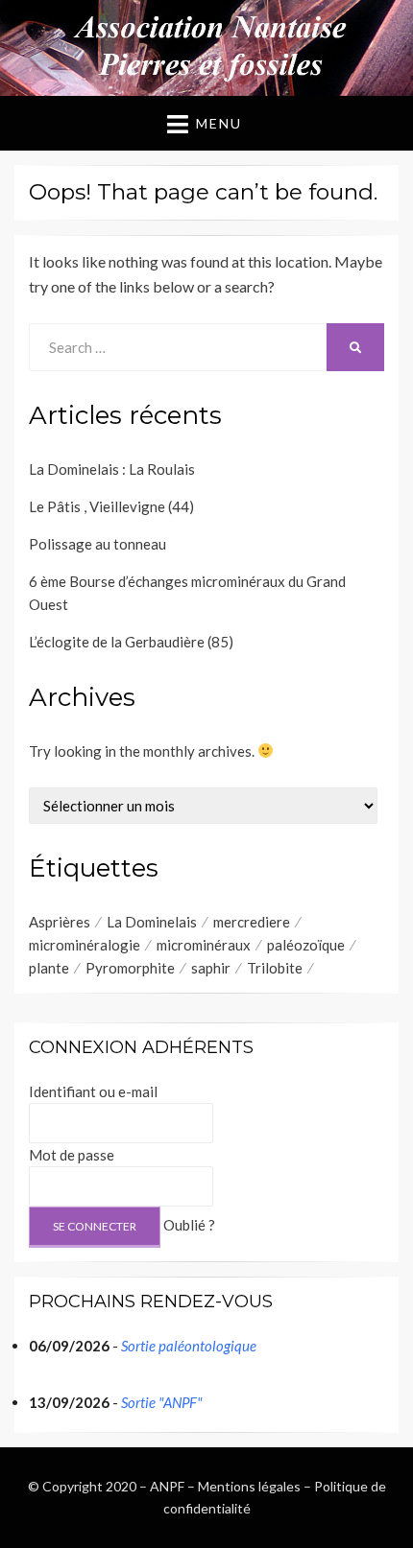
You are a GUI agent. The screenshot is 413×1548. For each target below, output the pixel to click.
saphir (211, 967)
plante (49, 967)
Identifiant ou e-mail (93, 1091)
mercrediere (251, 921)
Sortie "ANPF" (162, 1402)
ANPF (167, 1486)
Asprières (59, 921)
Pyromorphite (130, 967)
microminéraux (204, 944)
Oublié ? (189, 1224)
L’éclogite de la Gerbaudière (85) (131, 641)
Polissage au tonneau (97, 543)
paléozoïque (306, 944)
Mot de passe (71, 1154)
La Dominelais (152, 921)
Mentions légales (249, 1486)
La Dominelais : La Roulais (112, 469)
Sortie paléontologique (188, 1345)
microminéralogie (84, 944)
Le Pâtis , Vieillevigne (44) (111, 506)
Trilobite (275, 967)
